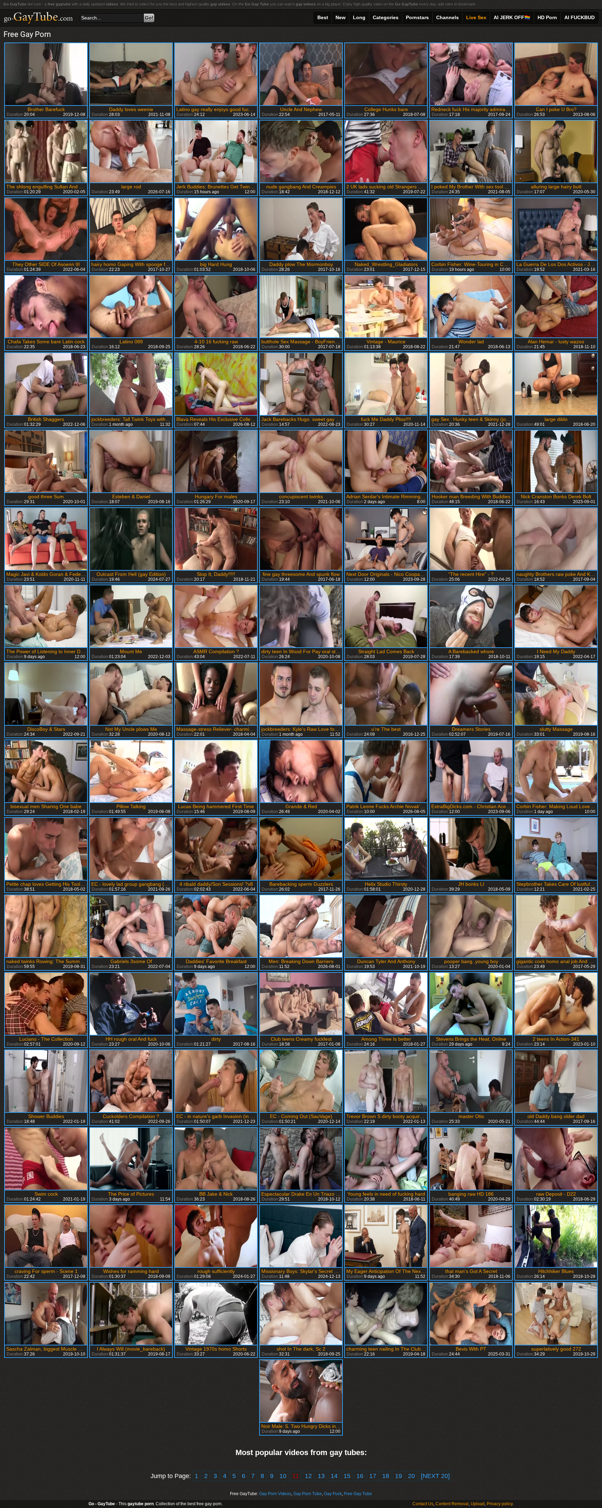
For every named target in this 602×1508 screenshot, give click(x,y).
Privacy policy (499, 1503)
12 (308, 1475)
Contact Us (422, 1503)
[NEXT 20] (435, 1475)
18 (385, 1475)
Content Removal (452, 1503)
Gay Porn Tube (307, 1493)
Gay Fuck (333, 1493)
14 (334, 1475)
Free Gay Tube (358, 1493)
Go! (149, 18)
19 (398, 1475)
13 (321, 1475)
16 (359, 1475)
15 (347, 1475)
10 (282, 1475)
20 (411, 1475)
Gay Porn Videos (275, 1493)
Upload (478, 1503)
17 (372, 1475)
